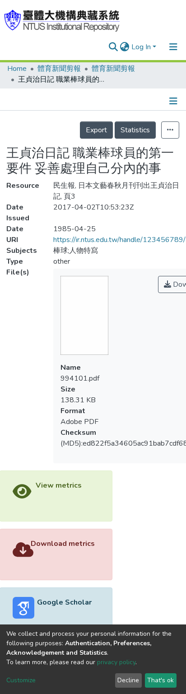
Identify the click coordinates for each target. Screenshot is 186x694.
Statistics (135, 130)
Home (17, 69)
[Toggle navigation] (173, 47)
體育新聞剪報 (59, 69)
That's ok (160, 680)
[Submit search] (113, 47)
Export (96, 130)
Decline (128, 680)
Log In (141, 47)
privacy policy (116, 662)
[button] (124, 47)
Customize (21, 680)
